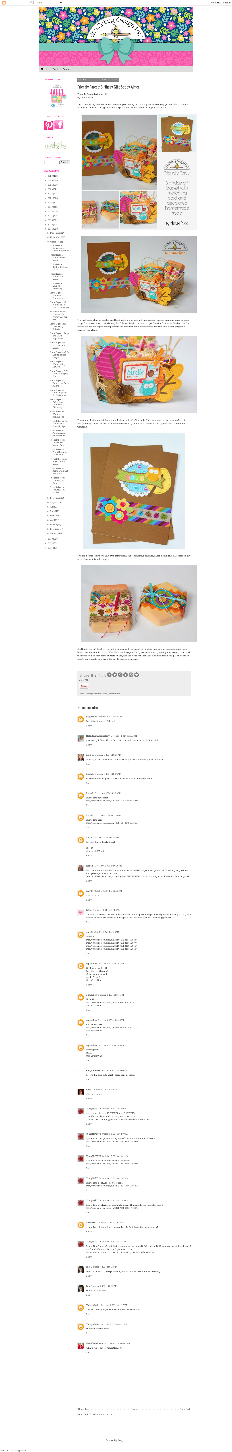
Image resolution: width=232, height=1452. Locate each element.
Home (44, 69)
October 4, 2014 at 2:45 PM (111, 1020)
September (55, 498)
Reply (89, 725)
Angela (89, 865)
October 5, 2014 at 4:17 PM (114, 1305)
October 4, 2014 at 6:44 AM (111, 716)
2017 (50, 215)
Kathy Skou (91, 716)
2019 (50, 207)
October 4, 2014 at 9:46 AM (106, 837)
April (52, 520)
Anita (88, 1089)
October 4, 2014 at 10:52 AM (108, 891)
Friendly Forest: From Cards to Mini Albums (58, 452)
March (53, 524)
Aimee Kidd (87, 97)
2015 (50, 224)
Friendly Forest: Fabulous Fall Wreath (57, 490)
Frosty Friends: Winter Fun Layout (57, 277)
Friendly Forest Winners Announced (57, 414)
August (54, 502)
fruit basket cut (132, 323)
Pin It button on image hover (13, 1450)
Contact (67, 69)
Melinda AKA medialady (97, 736)
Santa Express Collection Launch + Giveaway (56, 403)
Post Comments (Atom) (101, 1414)
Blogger (121, 1440)
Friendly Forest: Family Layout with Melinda (58, 433)
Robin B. (90, 774)
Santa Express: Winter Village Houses (58, 364)
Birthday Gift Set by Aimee (96, 694)
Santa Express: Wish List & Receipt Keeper (59, 355)
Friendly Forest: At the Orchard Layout (58, 462)
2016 (50, 220)
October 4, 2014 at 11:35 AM (106, 910)
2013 (50, 539)
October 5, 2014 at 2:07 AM (115, 1134)
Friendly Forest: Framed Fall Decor (57, 480)
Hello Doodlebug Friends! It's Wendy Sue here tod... (59, 315)
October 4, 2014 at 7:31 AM (124, 736)
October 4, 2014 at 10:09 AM (108, 865)
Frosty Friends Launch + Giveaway (56, 286)
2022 (50, 193)
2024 (50, 185)
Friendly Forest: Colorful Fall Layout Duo (57, 443)
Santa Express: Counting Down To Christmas (59, 393)
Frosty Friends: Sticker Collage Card (59, 267)
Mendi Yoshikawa (94, 1343)
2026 (50, 176)
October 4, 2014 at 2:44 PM (111, 963)
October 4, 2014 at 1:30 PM (107, 932)
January (54, 533)
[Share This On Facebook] (109, 677)
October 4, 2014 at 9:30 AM (108, 793)
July (52, 507)
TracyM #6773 (93, 1108)
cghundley (91, 963)
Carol (89, 837)
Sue (88, 1267)
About (55, 69)
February (54, 529)
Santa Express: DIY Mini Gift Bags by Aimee (59, 374)
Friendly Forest (147, 104)
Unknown (91, 1222)
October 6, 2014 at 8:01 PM (117, 1343)
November (55, 237)
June (52, 511)
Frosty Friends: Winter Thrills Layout (58, 258)
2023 (50, 189)
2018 (50, 211)
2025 (50, 180)
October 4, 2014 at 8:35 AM (108, 755)
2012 (50, 543)
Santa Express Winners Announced (57, 295)
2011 (50, 548)
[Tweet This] (114, 677)
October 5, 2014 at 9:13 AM (104, 1286)
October (54, 242)
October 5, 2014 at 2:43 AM (115, 1200)
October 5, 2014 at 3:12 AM (110, 1222)
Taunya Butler (93, 1305)
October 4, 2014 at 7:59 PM (105, 1089)
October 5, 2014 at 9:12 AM (104, 1267)
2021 (50, 198)
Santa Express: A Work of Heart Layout (58, 345)
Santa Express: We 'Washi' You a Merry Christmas (59, 305)
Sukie (89, 910)
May (52, 515)
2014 (50, 229)
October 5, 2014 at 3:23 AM (115, 1241)
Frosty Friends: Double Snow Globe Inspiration (59, 248)
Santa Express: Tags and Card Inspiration (59, 336)
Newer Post (83, 1409)
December (55, 233)
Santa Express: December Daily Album (59, 383)
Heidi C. (90, 755)
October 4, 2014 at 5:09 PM (114, 1070)
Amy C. (89, 891)
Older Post (185, 1409)
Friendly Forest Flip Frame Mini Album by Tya (59, 424)
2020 (50, 202)
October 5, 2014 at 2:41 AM (115, 1156)
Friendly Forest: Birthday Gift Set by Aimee (59, 471)
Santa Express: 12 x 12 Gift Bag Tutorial (59, 326)
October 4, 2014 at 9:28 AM (108, 774)
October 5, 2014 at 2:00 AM (115, 1108)
